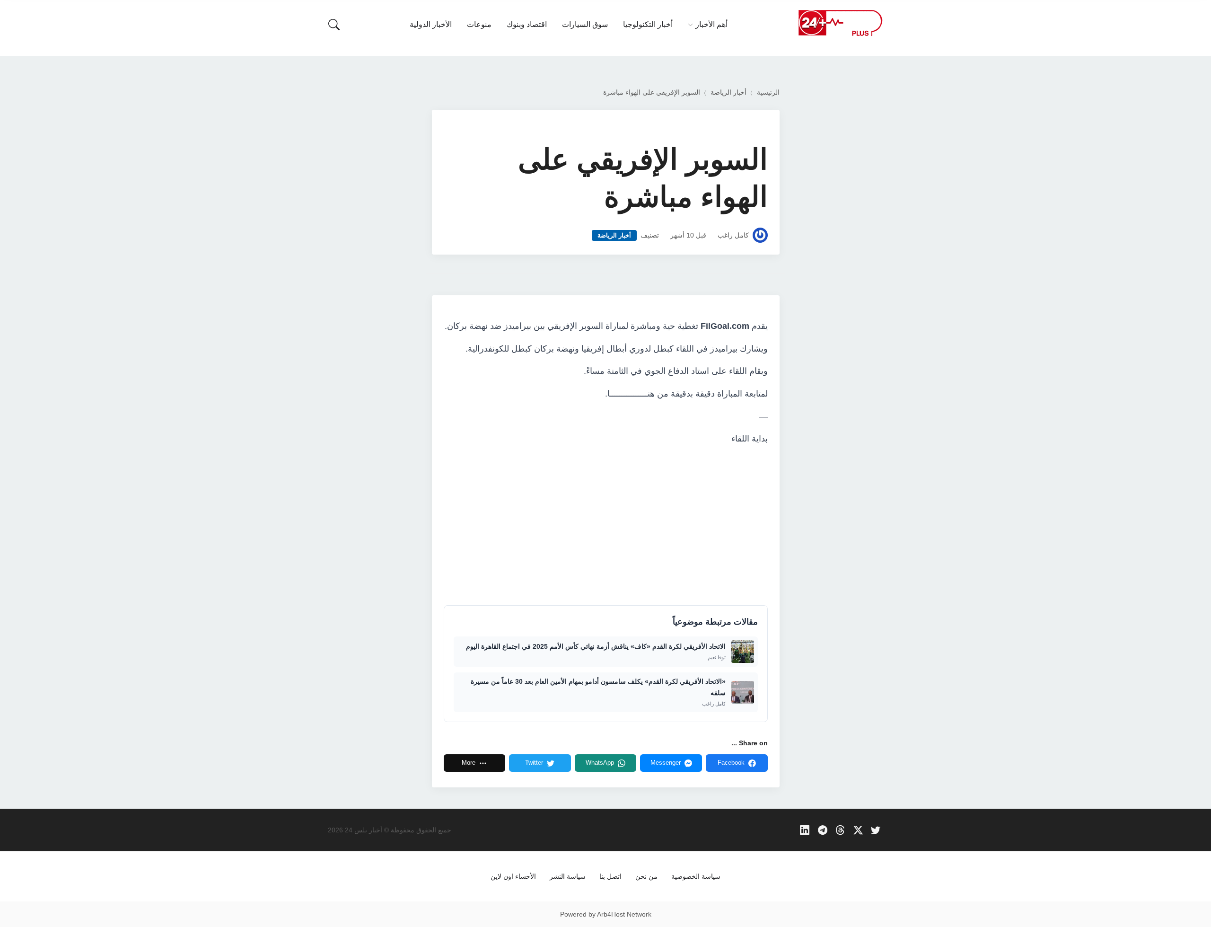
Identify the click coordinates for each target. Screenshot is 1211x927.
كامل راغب (733, 235)
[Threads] (840, 830)
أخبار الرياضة (728, 92)
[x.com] (858, 830)
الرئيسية (768, 92)
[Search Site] (334, 24)
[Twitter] (876, 830)
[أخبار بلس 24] (840, 22)
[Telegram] (823, 830)
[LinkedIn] (805, 830)
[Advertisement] (606, 525)
